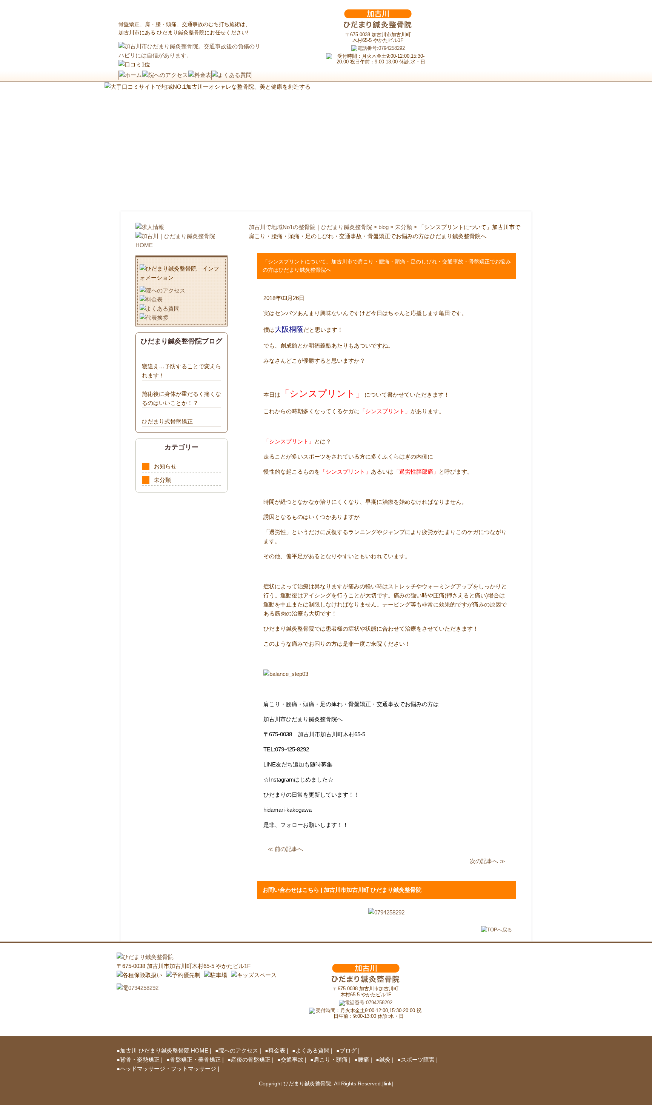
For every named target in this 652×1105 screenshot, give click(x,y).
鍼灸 (385, 1059)
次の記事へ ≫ (487, 861)
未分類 (162, 480)
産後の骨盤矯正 (251, 1059)
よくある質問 (312, 1050)
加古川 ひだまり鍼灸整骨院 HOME (164, 1050)
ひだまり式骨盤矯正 (167, 421)
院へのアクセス (238, 1050)
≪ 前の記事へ (285, 849)
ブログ (348, 1050)
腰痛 (363, 1059)
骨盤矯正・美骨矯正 (195, 1059)
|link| (387, 1083)
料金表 (276, 1050)
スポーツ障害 (418, 1059)
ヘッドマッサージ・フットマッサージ (168, 1068)
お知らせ (165, 466)
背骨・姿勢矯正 (140, 1059)
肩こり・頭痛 (331, 1059)
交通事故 (292, 1059)
